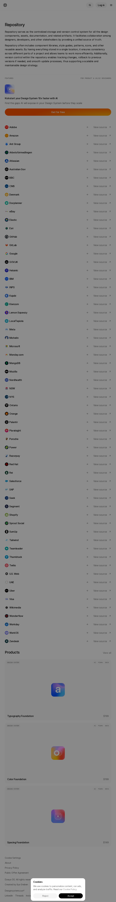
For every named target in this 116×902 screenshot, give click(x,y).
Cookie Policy (70, 889)
